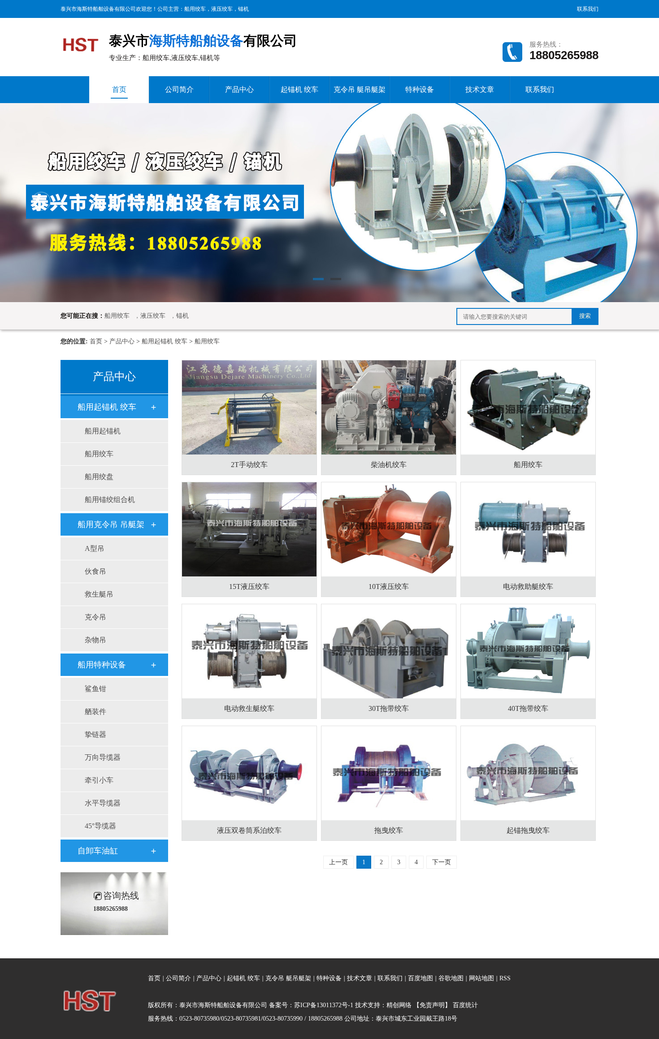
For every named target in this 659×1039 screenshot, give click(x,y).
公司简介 (179, 89)
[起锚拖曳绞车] (528, 773)
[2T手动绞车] (249, 407)
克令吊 (95, 617)
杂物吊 (95, 640)
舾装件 (95, 711)
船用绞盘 (99, 477)
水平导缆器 (103, 803)
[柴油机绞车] (388, 407)
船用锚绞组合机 (110, 499)
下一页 (441, 862)
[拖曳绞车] (388, 773)
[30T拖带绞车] (388, 651)
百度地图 (420, 978)
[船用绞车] (528, 407)
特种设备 (419, 89)
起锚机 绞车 (299, 89)
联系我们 (587, 9)
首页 (119, 89)
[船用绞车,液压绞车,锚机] (81, 41)
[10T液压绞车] (388, 529)
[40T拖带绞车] (528, 651)
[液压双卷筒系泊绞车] (249, 773)
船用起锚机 (103, 431)
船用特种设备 (102, 664)
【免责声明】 (432, 1005)
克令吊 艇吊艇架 (360, 89)
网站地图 (482, 978)
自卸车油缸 (98, 850)
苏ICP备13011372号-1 (323, 1005)
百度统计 (465, 1005)
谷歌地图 (451, 978)
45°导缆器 (100, 826)
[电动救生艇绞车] (249, 651)
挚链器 (95, 734)
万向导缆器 (103, 757)
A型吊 (94, 548)
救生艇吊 (99, 594)
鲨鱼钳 (95, 689)
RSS (505, 978)
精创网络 (399, 1005)
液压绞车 (222, 9)
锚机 (243, 9)
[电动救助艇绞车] (528, 529)
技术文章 (479, 89)
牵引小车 (99, 780)
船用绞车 (195, 9)
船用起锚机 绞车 (164, 341)
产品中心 (239, 89)
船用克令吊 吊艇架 (111, 524)
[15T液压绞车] (249, 529)
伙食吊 (95, 571)
